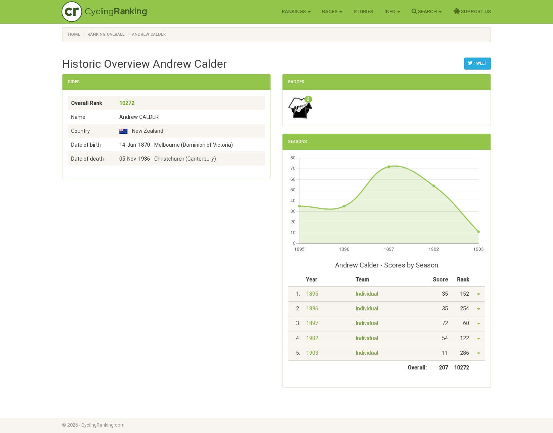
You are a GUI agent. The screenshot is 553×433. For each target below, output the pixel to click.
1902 (312, 338)
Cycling (116, 11)
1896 (312, 308)
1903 (312, 353)
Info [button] (390, 11)
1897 (312, 323)
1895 (312, 294)
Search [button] (427, 11)
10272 (126, 103)
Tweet (479, 63)
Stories (363, 11)
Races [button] (330, 11)
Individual (367, 294)
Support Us (475, 11)
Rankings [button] (294, 11)
